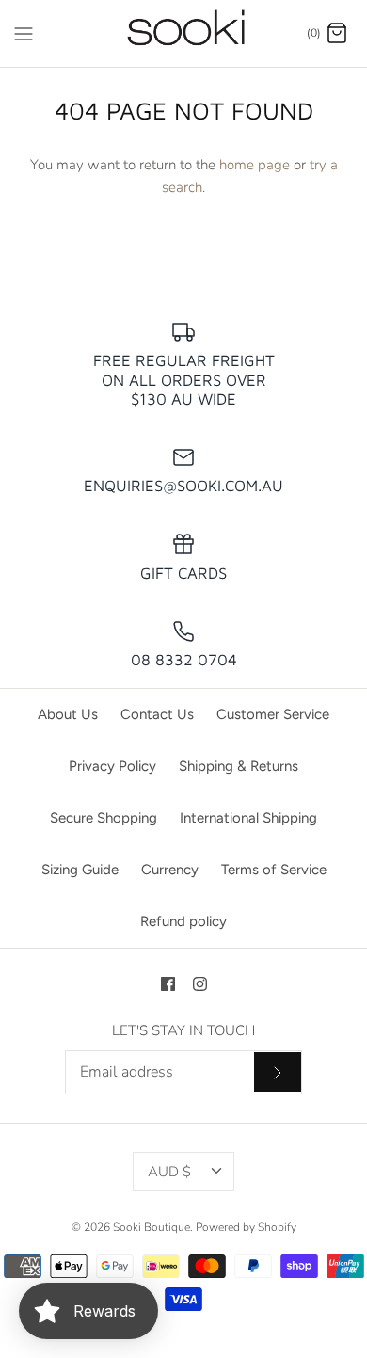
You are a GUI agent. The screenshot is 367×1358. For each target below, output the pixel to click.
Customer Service (272, 714)
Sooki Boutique (151, 1227)
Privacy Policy (112, 766)
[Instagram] (200, 984)
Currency (170, 869)
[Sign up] (277, 1072)
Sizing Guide (80, 869)
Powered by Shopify (246, 1227)
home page (254, 164)
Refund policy (183, 921)
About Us (68, 714)
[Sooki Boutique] (183, 33)
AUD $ (169, 1171)
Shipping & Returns (238, 766)
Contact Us (157, 714)
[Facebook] (168, 984)
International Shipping (248, 817)
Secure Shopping (103, 817)
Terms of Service (274, 869)
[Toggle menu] (23, 32)
